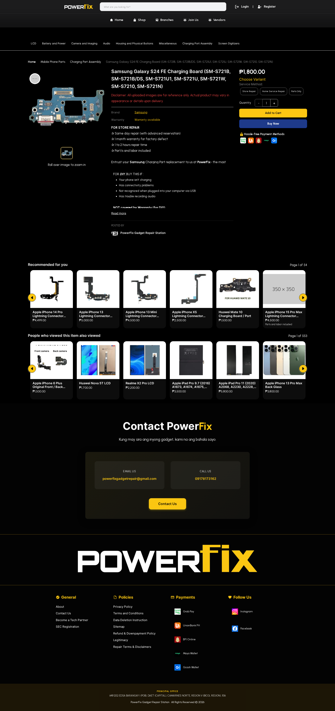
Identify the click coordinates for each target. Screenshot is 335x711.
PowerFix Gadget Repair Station (143, 233)
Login (245, 6)
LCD (33, 43)
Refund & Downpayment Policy (134, 633)
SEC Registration (67, 626)
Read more (118, 213)
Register (270, 6)
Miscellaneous (168, 43)
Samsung (141, 112)
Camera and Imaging (84, 43)
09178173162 (205, 479)
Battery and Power (54, 43)
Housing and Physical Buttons (134, 43)
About (60, 606)
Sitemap (118, 626)
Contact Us (167, 504)
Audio (106, 43)
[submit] (32, 298)
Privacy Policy (122, 606)
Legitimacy (120, 640)
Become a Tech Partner (72, 620)
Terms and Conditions (128, 613)
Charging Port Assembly (197, 43)
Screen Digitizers (228, 43)
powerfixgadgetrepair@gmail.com (129, 479)
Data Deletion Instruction (130, 620)
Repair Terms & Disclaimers (132, 647)
